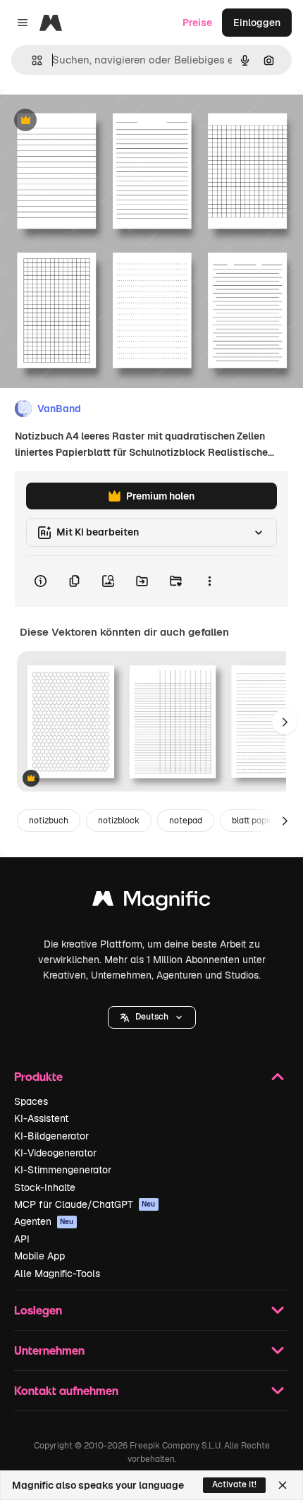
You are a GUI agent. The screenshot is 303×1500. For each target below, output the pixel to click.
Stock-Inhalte (44, 1187)
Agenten (44, 1221)
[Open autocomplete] (31, 60)
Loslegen (38, 1309)
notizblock (119, 820)
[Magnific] (151, 902)
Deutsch (151, 1016)
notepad (185, 820)
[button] (152, 1017)
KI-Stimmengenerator (62, 1169)
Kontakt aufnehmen (66, 1390)
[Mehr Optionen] (209, 581)
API (22, 1239)
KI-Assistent (41, 1118)
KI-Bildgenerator (51, 1136)
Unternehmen (49, 1350)
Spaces (31, 1101)
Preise (197, 22)
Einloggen (256, 22)
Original (90, 121)
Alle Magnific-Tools (57, 1273)
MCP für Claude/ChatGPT (85, 1204)
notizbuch (48, 820)
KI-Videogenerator (55, 1153)
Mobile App (39, 1256)
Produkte (38, 1076)
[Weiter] (284, 721)
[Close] (282, 1485)
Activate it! (234, 1484)
